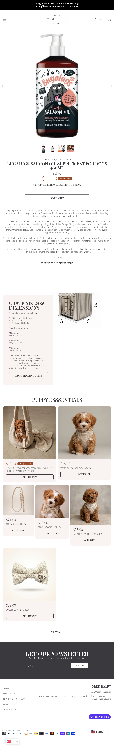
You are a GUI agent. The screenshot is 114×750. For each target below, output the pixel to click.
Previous (3, 86)
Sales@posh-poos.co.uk (101, 692)
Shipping (51, 185)
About (6, 704)
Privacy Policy (9, 693)
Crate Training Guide (28, 375)
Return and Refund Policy (14, 699)
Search (6, 688)
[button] (5, 19)
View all (57, 632)
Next (111, 86)
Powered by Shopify (21, 730)
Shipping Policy (9, 709)
